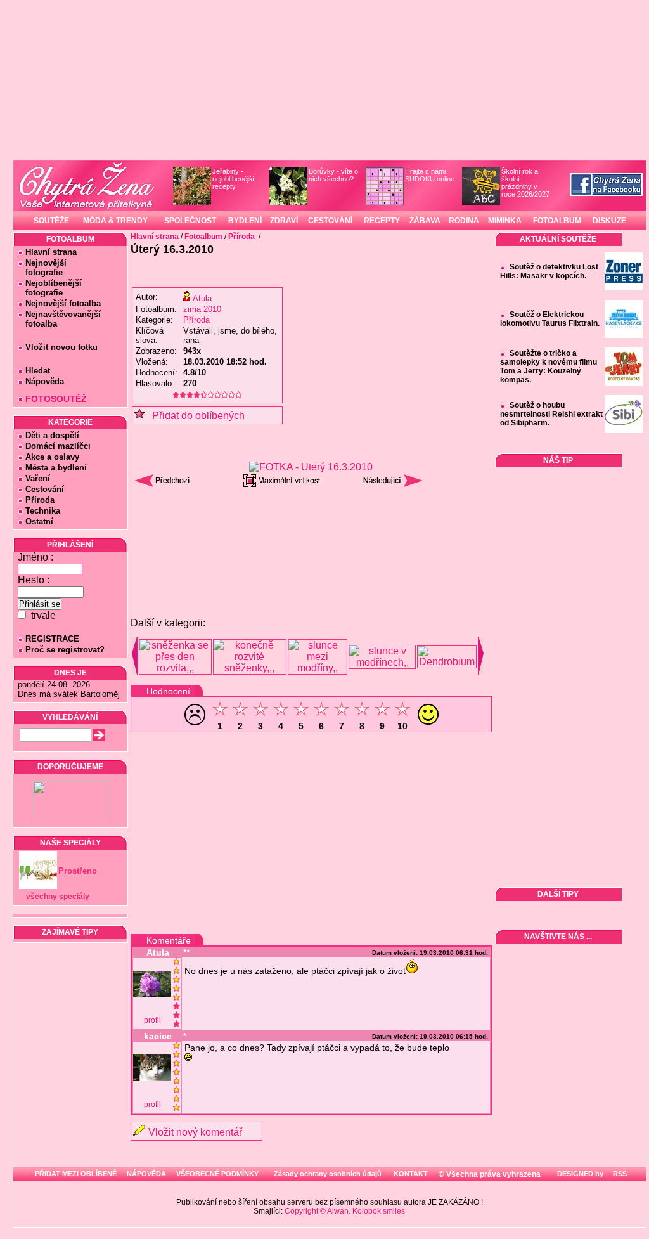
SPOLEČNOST (190, 220)
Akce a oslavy (52, 457)
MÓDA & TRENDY (115, 220)
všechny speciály (57, 896)
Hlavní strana (51, 252)
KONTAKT (411, 1173)
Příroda (40, 500)
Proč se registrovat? (65, 649)
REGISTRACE (52, 639)
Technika (42, 511)
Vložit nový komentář (195, 1132)
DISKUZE (609, 220)
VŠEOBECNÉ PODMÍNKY (217, 1173)
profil (152, 1020)
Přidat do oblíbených (195, 415)
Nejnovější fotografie (42, 267)
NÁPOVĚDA (146, 1173)
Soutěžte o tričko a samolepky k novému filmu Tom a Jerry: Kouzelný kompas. (548, 366)
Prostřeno (77, 871)
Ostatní (39, 521)
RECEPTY (382, 220)
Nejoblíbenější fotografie (50, 287)
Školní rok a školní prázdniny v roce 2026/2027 (525, 182)
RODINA (464, 220)
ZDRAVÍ (284, 220)
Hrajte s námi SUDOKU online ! (429, 178)
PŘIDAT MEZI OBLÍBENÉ (76, 1173)
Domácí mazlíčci (58, 446)
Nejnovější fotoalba (63, 303)
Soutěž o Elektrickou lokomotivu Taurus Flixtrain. (550, 319)
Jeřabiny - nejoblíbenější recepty (233, 178)
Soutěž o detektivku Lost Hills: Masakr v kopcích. (549, 271)
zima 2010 (202, 309)
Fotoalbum (203, 236)
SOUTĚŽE (51, 220)
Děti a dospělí (52, 435)
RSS (619, 1173)
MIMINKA (505, 220)
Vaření (37, 478)
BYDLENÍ (245, 220)
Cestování (44, 489)
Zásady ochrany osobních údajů (328, 1173)
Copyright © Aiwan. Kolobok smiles (345, 1211)
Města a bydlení (56, 467)
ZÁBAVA (424, 220)
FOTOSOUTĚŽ (56, 399)
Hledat (37, 370)
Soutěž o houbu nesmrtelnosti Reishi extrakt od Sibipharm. (551, 414)
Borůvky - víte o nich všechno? (333, 175)
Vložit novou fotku (61, 347)
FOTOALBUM (557, 220)
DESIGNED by (579, 1173)
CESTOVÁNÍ (330, 220)
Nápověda (44, 381)
